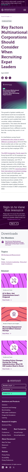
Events (4, 429)
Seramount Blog (6, 425)
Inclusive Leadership (12, 262)
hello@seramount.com (13, 219)
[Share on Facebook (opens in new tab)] (6, 78)
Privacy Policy (6, 455)
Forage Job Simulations (8, 415)
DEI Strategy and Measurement (10, 255)
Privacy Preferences (7, 460)
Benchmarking (6, 410)
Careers (4, 447)
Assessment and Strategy (9, 407)
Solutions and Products (11, 401)
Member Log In (7, 385)
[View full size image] (14, 95)
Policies (5, 451)
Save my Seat (4, 4)
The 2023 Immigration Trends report (13, 153)
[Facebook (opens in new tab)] (6, 467)
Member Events (6, 435)
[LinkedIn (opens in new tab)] (3, 467)
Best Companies (20, 429)
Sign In (13, 223)
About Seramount (8, 439)
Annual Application (19, 435)
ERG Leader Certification (9, 412)
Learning (4, 417)
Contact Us (6, 393)
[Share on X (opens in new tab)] (10, 78)
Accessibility (5, 457)
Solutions (4, 404)
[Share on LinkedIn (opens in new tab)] (2, 78)
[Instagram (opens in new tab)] (10, 467)
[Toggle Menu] (24, 10)
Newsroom (5, 445)
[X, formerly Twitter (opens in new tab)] (14, 467)
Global (3, 262)
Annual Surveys (18, 432)
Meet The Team (6, 442)
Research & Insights (5, 16)
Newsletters (6, 389)
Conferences (5, 432)
